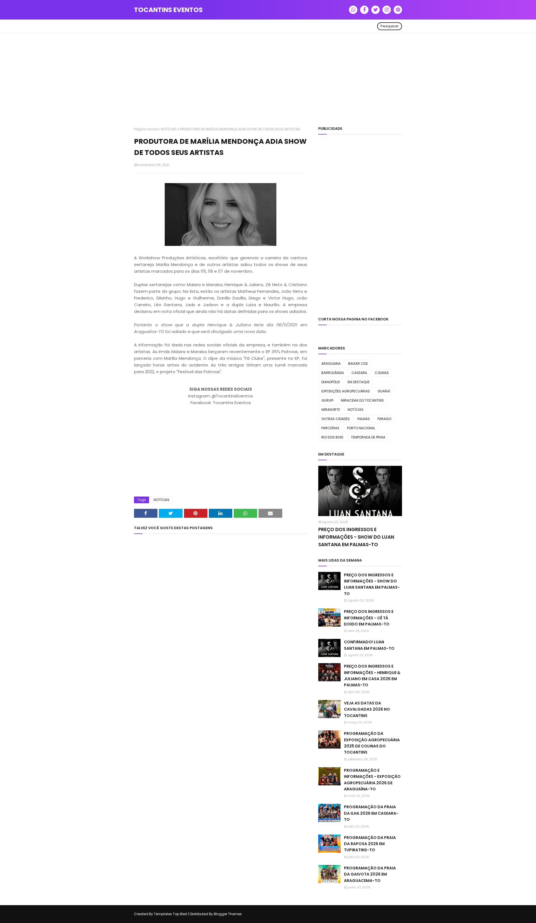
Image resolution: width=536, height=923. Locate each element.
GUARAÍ (383, 391)
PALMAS (363, 418)
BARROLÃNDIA (332, 372)
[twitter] (375, 10)
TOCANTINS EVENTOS (168, 9)
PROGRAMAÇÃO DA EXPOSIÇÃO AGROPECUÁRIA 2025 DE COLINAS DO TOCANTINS (372, 743)
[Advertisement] (268, 81)
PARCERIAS (330, 428)
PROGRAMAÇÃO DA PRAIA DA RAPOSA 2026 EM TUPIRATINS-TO (370, 844)
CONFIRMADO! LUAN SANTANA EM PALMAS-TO (369, 645)
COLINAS (382, 372)
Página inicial (145, 129)
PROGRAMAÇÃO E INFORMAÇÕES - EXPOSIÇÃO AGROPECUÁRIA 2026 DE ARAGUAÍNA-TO (372, 780)
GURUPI (327, 400)
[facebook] (364, 10)
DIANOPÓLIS (330, 382)
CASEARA (359, 372)
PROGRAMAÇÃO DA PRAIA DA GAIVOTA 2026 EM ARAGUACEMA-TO (370, 874)
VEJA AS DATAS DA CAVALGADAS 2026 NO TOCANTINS (367, 709)
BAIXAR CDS (358, 363)
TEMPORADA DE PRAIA (368, 437)
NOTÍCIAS (169, 129)
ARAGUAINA (331, 363)
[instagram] (386, 10)
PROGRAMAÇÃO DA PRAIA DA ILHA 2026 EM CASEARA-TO (371, 813)
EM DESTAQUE (359, 382)
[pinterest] (398, 10)
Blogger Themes (228, 914)
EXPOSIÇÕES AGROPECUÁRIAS (345, 391)
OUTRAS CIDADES (335, 418)
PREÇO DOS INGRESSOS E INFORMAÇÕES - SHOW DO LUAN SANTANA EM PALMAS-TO (356, 537)
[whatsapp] (353, 10)
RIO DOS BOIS (332, 437)
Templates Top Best (170, 914)
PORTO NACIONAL (361, 428)
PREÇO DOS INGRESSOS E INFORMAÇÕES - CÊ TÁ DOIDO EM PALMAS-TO (368, 618)
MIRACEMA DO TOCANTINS (362, 400)
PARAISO (384, 418)
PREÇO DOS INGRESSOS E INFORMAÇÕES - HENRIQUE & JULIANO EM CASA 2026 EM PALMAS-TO (372, 675)
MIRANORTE (330, 409)
